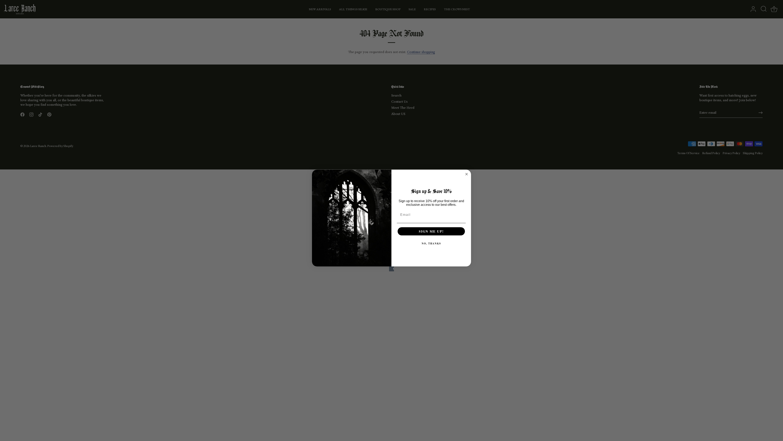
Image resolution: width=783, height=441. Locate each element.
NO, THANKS (431, 243)
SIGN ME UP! (431, 231)
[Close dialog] (466, 174)
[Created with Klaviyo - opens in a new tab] (391, 268)
